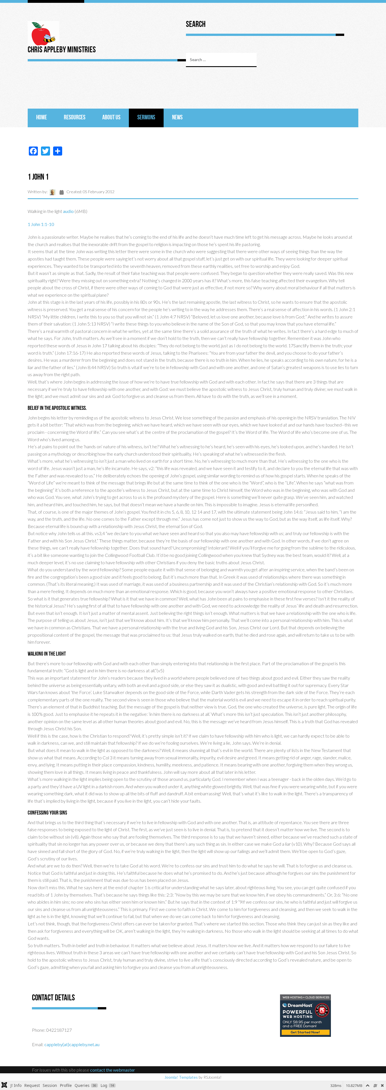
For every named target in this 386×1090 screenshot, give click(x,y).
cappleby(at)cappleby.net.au (71, 1044)
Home (41, 118)
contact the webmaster (112, 1069)
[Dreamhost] (305, 1015)
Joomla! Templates (181, 1077)
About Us (111, 118)
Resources (74, 118)
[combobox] (221, 60)
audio (68, 211)
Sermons (146, 118)
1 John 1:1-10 (41, 224)
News (177, 118)
